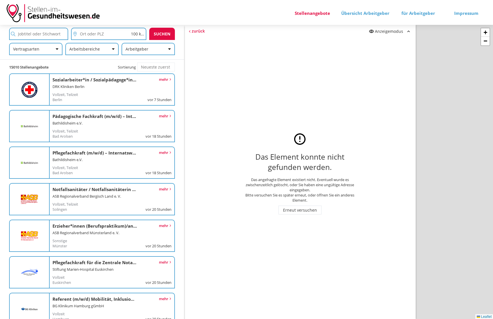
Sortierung (127, 67)
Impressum (466, 13)
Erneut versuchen (300, 210)
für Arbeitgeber (418, 13)
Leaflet (486, 316)
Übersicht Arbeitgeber (365, 13)
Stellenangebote (312, 13)
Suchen (162, 34)
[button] (485, 32)
